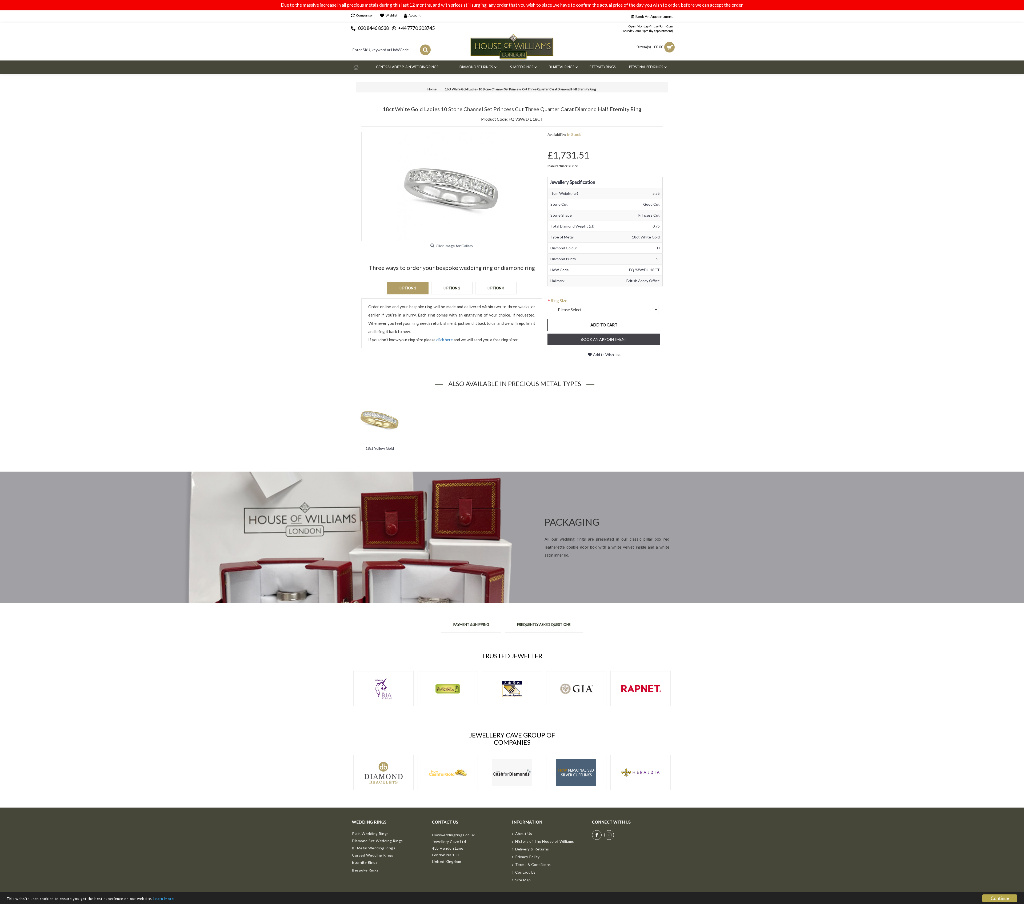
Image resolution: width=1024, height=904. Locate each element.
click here (444, 339)
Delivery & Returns (532, 849)
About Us (523, 833)
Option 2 (451, 288)
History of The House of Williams (544, 841)
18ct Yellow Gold (380, 448)
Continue (1000, 898)
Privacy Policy (527, 856)
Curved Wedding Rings (372, 855)
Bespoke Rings (365, 870)
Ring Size (559, 300)
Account (415, 15)
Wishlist (391, 15)
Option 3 (495, 288)
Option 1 (407, 288)
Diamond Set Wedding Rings (377, 840)
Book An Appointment (654, 16)
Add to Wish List (607, 354)
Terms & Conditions (533, 864)
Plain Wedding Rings (370, 833)
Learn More (163, 899)
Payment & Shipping (471, 624)
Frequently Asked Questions (544, 624)
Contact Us (525, 872)
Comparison (365, 15)
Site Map (523, 880)
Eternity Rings (365, 862)
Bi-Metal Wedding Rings (373, 848)
